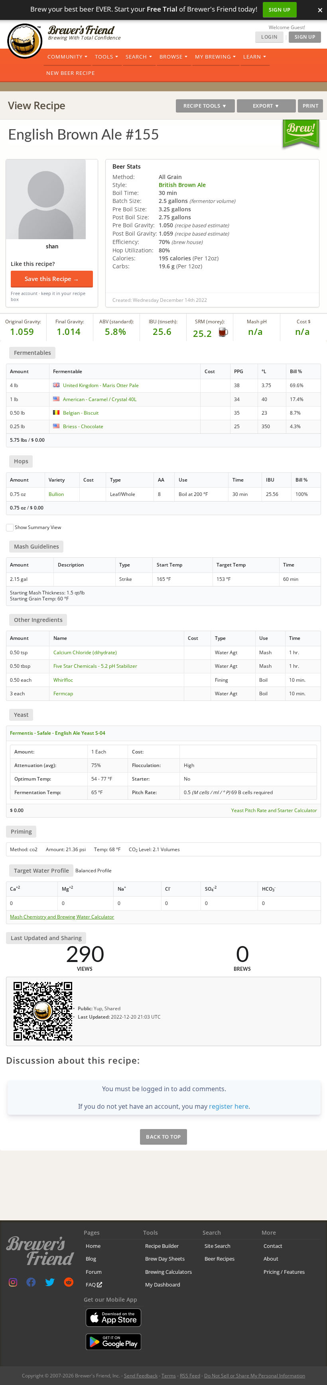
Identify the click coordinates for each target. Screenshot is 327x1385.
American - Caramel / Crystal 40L (99, 399)
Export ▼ (266, 105)
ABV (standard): (116, 321)
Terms (169, 1375)
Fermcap (63, 693)
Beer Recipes (219, 1258)
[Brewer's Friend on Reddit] (68, 1284)
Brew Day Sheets (165, 1258)
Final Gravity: (69, 321)
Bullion (56, 494)
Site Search (217, 1245)
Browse (171, 56)
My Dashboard (162, 1284)
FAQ (91, 1284)
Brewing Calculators (168, 1271)
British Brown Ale (182, 185)
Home (93, 1245)
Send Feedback (141, 1375)
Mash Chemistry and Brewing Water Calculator (62, 917)
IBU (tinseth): (163, 321)
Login (269, 36)
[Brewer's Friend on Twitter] (50, 1284)
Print (311, 105)
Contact (273, 1245)
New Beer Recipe (70, 73)
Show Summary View (38, 527)
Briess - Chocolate (83, 426)
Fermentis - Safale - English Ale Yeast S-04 (57, 733)
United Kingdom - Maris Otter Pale (101, 385)
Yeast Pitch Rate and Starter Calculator (274, 810)
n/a (302, 331)
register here (228, 1106)
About (271, 1258)
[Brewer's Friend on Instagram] (13, 1284)
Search (136, 56)
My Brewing (213, 56)
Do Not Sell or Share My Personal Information (254, 1375)
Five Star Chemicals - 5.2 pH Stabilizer (95, 666)
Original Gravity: (23, 321)
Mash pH (257, 321)
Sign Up (280, 9)
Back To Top (163, 1136)
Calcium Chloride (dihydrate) (85, 652)
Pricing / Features (284, 1271)
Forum (94, 1271)
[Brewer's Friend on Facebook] (31, 1284)
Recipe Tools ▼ (205, 105)
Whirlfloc (63, 680)
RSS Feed (190, 1375)
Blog (91, 1258)
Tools (104, 56)
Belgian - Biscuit (80, 412)
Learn (252, 56)
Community (65, 56)
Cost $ (304, 321)
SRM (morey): (210, 321)
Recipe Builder (162, 1245)
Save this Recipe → (52, 279)
